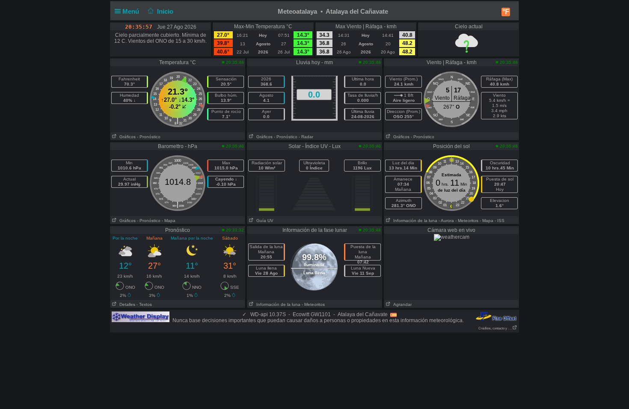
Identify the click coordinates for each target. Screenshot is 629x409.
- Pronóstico (148, 136)
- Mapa (168, 220)
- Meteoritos (466, 220)
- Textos (144, 304)
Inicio (165, 11)
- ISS (499, 220)
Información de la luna (414, 220)
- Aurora (446, 220)
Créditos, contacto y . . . (495, 328)
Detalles (126, 304)
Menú (131, 11)
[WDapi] (140, 317)
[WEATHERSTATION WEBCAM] (451, 237)
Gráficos (126, 136)
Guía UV (263, 220)
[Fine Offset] (496, 316)
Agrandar (401, 304)
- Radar (306, 136)
